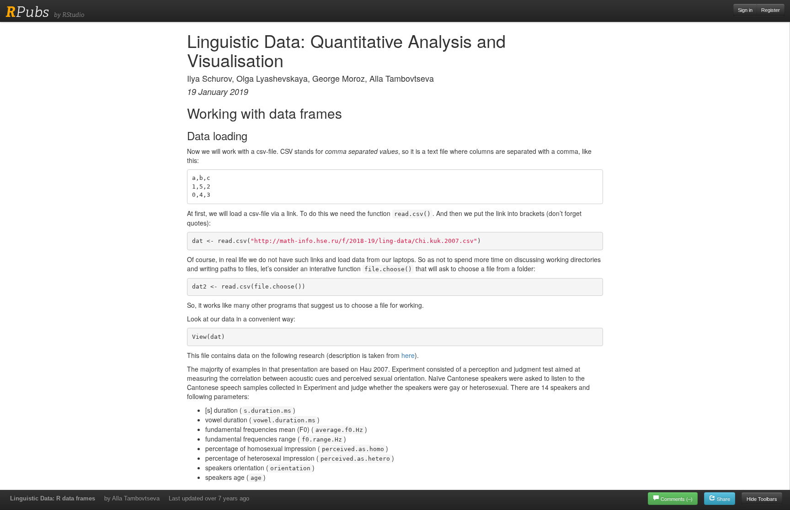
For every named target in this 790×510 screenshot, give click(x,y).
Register (770, 10)
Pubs (27, 11)
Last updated (209, 498)
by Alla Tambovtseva (132, 498)
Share (722, 498)
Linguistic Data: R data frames (52, 498)
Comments (677, 498)
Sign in (745, 10)
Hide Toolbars (762, 498)
